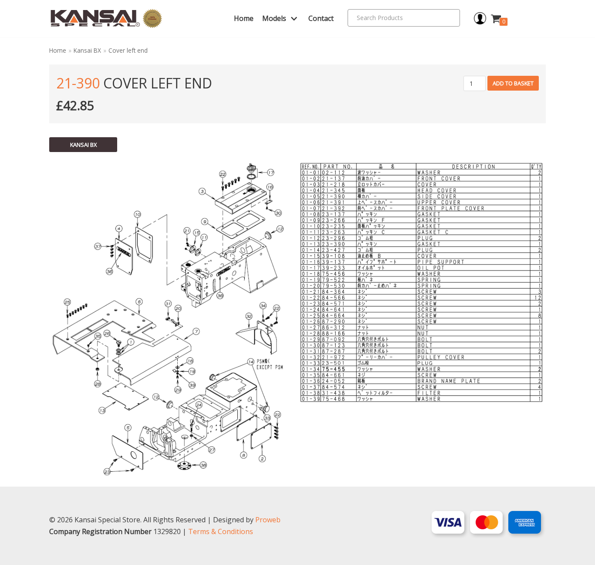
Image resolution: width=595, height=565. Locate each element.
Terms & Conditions (220, 531)
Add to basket (513, 83)
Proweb (268, 519)
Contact (321, 18)
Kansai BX (87, 50)
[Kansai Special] (106, 18)
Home (244, 18)
